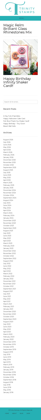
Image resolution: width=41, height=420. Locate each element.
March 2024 (7, 213)
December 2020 (9, 312)
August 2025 (8, 170)
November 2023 (9, 223)
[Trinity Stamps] (20, 8)
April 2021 (6, 301)
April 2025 (7, 180)
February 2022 (8, 276)
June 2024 (7, 205)
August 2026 (8, 140)
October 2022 (8, 256)
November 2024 (9, 193)
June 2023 (7, 236)
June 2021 (7, 296)
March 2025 (7, 183)
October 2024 (8, 195)
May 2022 (7, 269)
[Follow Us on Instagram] (22, 416)
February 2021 (8, 306)
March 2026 (7, 152)
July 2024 (6, 203)
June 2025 (7, 175)
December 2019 (9, 342)
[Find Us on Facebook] (36, 413)
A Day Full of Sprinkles (11, 116)
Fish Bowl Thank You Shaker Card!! (16, 121)
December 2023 (9, 221)
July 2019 (6, 354)
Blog (21, 413)
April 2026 (7, 150)
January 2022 (8, 279)
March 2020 (7, 334)
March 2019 (7, 365)
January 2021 (8, 309)
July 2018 (6, 385)
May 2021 (6, 299)
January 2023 (8, 248)
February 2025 (8, 185)
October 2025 (8, 165)
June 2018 (7, 387)
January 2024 (8, 218)
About (14, 413)
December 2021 (9, 281)
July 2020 (7, 324)
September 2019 (9, 349)
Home (7, 413)
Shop (28, 413)
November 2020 (9, 314)
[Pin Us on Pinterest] (24, 416)
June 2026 (7, 145)
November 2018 (9, 375)
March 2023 (7, 243)
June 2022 (7, 266)
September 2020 (9, 319)
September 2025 (9, 167)
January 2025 (8, 188)
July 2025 (6, 173)
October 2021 (8, 286)
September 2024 (9, 198)
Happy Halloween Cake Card (14, 119)
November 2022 (9, 253)
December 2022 (9, 251)
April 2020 (7, 332)
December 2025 (9, 160)
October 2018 (8, 377)
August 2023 (8, 231)
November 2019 (9, 344)
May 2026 (7, 147)
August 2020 (8, 322)
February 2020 (8, 337)
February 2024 (8, 215)
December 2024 (9, 190)
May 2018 (7, 390)
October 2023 (8, 226)
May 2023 (7, 238)
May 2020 (7, 329)
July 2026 (6, 142)
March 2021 (7, 304)
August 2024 (8, 200)
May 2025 (7, 178)
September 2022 (9, 258)
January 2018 (8, 392)
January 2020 (8, 339)
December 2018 (9, 372)
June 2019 (7, 357)
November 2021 (9, 284)
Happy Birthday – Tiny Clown (14, 124)
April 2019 (7, 362)
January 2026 (8, 157)
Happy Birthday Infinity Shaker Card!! (17, 82)
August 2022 (8, 261)
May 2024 (7, 208)
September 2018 (9, 380)
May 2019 (7, 360)
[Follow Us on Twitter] (17, 416)
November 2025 (9, 162)
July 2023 (6, 233)
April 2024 (7, 210)
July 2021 (6, 294)
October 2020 (8, 317)
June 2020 (7, 327)
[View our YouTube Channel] (19, 416)
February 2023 (8, 246)
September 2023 (9, 228)
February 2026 (8, 155)
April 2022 (7, 271)
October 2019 (8, 347)
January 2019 (8, 370)
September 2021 (9, 289)
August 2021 (8, 291)
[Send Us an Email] (33, 413)
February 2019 (8, 367)
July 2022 (6, 264)
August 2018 (8, 382)
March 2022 (7, 274)
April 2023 (7, 241)
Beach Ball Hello (9, 126)
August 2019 (8, 352)
